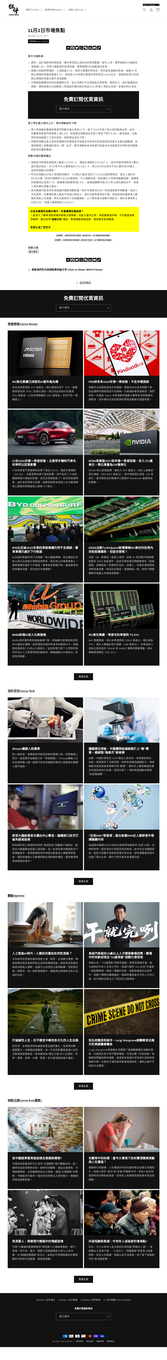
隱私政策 (90, 1341)
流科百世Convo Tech (21, 691)
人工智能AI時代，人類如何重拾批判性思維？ (42, 953)
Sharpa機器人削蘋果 (26, 749)
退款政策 (79, 1341)
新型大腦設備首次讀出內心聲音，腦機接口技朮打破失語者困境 (45, 837)
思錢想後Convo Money (23, 324)
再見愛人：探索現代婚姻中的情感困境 (37, 1241)
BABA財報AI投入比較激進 (29, 635)
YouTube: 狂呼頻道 (90, 1300)
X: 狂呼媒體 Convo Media (117, 1300)
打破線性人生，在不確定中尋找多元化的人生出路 (45, 1040)
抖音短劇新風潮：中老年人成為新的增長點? (118, 1241)
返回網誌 (85, 282)
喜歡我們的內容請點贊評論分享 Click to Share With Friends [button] (67, 269)
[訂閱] (107, 108)
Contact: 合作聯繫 (68, 1300)
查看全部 (84, 676)
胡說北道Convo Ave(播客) (25, 1100)
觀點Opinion (16, 896)
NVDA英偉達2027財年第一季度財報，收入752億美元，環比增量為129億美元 (121, 462)
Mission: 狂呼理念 (45, 1300)
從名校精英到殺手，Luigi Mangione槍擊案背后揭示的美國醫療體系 (122, 1042)
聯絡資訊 (110, 1341)
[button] (33, 10)
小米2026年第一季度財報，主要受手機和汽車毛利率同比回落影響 (44, 462)
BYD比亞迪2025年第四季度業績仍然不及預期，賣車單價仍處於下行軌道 (45, 549)
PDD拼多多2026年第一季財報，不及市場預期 (119, 382)
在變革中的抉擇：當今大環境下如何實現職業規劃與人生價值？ (122, 1160)
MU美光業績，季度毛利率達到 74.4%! (114, 635)
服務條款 (100, 1341)
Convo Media (66, 1341)
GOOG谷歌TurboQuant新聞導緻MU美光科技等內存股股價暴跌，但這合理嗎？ (121, 549)
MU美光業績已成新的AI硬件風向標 (35, 382)
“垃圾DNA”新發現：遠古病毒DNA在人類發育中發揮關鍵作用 (121, 837)
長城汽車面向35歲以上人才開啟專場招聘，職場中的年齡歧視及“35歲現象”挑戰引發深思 (120, 955)
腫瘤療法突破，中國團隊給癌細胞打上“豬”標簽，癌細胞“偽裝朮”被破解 (119, 750)
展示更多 (33, 252)
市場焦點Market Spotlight (38, 41)
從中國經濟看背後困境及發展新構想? (37, 1158)
